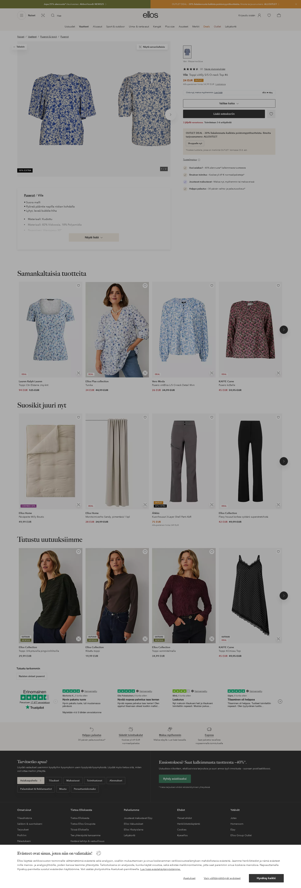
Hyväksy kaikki (266, 878)
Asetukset (189, 878)
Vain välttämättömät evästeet (222, 878)
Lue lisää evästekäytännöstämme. (160, 869)
